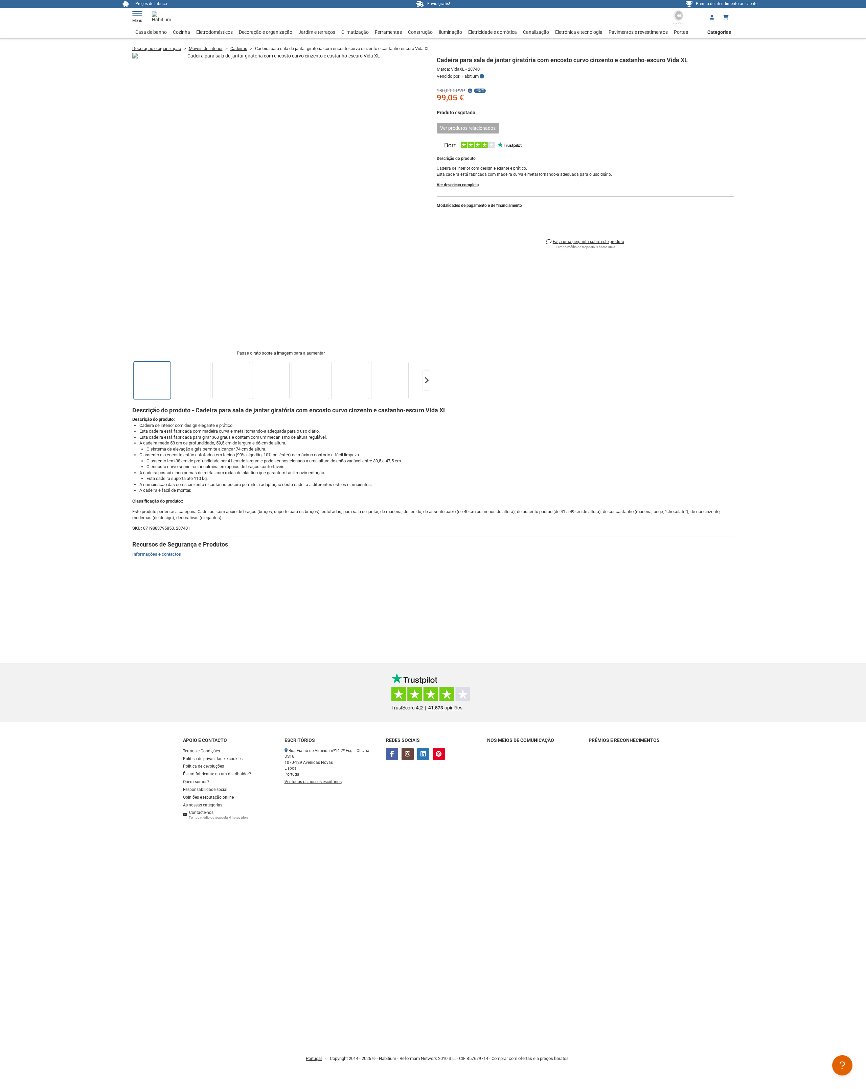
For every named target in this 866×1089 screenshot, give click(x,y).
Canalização (536, 32)
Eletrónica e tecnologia (578, 32)
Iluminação (450, 32)
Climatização (355, 32)
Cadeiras (238, 48)
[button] (426, 380)
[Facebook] (392, 754)
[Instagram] (408, 754)
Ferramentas (388, 32)
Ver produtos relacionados (468, 128)
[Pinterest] (439, 754)
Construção (420, 32)
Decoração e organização (265, 32)
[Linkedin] (423, 754)
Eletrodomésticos (214, 32)
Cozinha (181, 32)
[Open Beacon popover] (842, 1065)
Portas (681, 32)
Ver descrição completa (458, 185)
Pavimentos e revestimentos (638, 32)
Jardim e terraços (316, 32)
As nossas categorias (202, 805)
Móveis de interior (206, 48)
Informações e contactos (156, 554)
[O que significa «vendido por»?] (482, 76)
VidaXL (457, 69)
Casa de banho (151, 32)
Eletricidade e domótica (492, 32)
